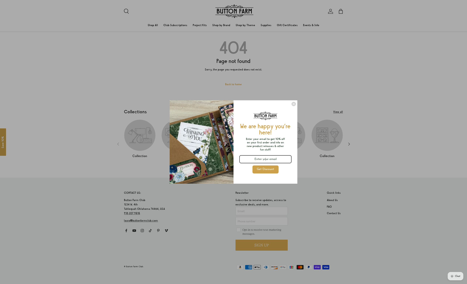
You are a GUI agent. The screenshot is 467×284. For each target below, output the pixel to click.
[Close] (294, 104)
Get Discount (265, 169)
